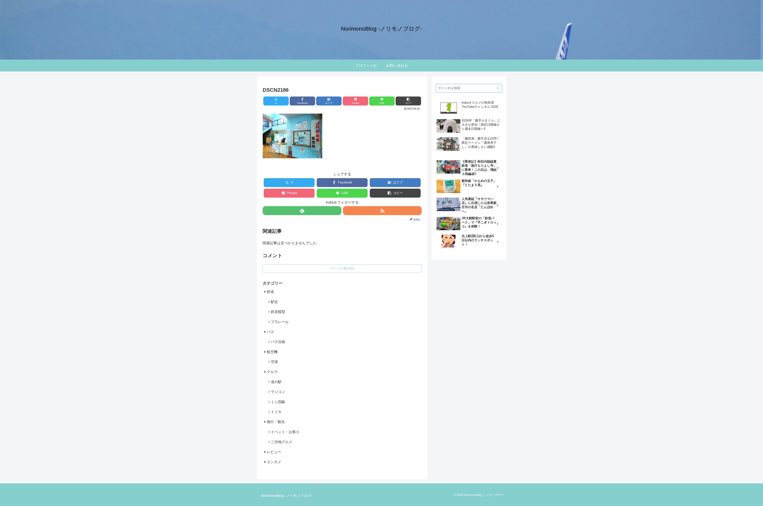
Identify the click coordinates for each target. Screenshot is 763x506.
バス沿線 (278, 342)
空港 (274, 362)
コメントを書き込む (342, 268)
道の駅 (276, 382)
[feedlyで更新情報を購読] (302, 210)
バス (270, 332)
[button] (408, 101)
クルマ (272, 372)
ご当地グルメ (281, 442)
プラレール (280, 322)
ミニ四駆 (278, 402)
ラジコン (278, 392)
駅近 (274, 302)
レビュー (274, 452)
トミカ (276, 412)
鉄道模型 (278, 312)
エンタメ (274, 462)
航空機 (272, 352)
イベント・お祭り (285, 432)
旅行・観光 (276, 422)
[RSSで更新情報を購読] (382, 210)
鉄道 (270, 292)
